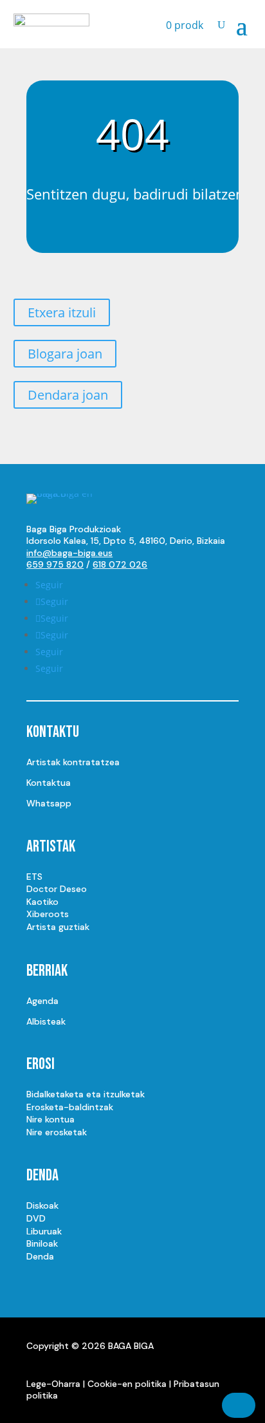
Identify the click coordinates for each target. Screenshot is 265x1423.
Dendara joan (68, 395)
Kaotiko (42, 901)
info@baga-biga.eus (69, 553)
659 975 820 (55, 564)
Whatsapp (48, 803)
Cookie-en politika (127, 1384)
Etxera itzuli (62, 312)
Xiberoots (47, 914)
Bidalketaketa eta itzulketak (85, 1094)
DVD (36, 1218)
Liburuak (44, 1231)
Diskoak (42, 1205)
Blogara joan (65, 353)
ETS (34, 876)
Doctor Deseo (56, 889)
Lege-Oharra (53, 1384)
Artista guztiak (57, 927)
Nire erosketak (56, 1132)
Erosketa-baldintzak (69, 1107)
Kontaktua (48, 782)
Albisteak (46, 1021)
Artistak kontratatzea (73, 762)
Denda (40, 1256)
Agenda (42, 1001)
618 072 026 (120, 564)
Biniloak (42, 1243)
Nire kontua (50, 1119)
